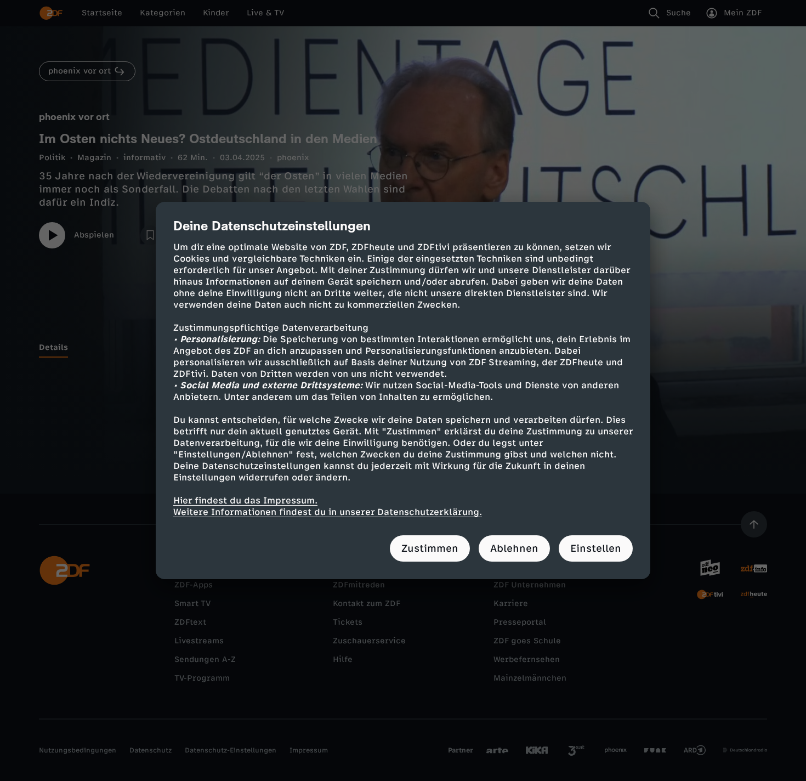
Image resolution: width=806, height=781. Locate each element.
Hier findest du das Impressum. (245, 500)
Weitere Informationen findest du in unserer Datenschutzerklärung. (327, 512)
